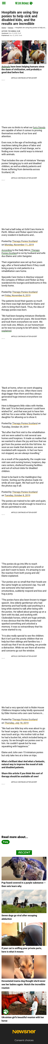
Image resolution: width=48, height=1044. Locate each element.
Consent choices (24, 1040)
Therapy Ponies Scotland (25, 241)
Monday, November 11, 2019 (19, 244)
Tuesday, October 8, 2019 (17, 495)
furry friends (39, 127)
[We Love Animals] (24, 3)
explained (6, 330)
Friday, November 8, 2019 (17, 295)
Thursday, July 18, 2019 (17, 723)
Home (4, 28)
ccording (7, 250)
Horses (10, 28)
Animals (6, 66)
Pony (5, 842)
